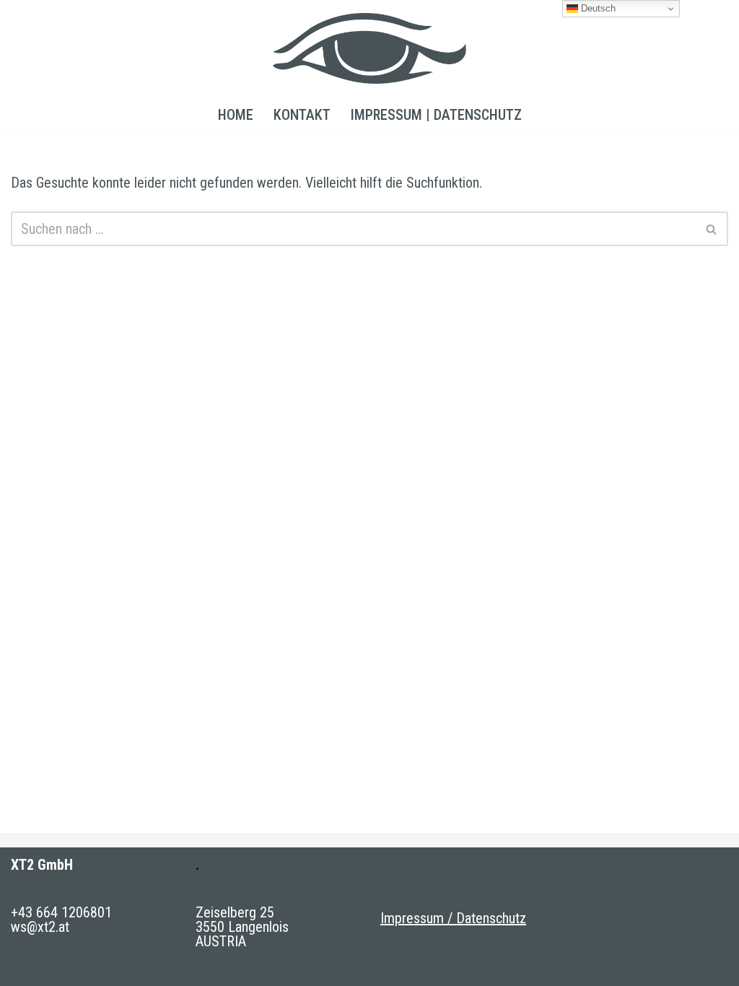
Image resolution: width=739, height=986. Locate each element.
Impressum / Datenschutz (453, 918)
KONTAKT (302, 114)
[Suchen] (712, 228)
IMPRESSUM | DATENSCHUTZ (436, 114)
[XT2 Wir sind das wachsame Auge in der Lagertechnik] (369, 48)
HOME (235, 114)
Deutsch (597, 8)
